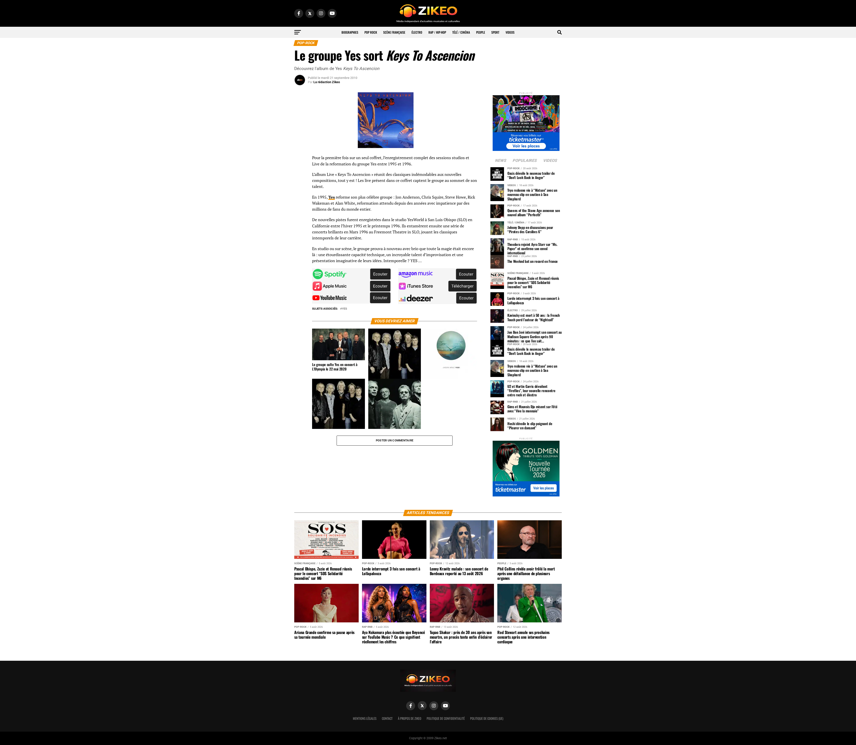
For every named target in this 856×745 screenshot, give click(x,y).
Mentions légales (365, 718)
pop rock (370, 32)
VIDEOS (510, 32)
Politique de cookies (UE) (486, 718)
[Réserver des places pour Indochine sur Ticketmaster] (526, 121)
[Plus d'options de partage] (299, 202)
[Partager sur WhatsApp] (299, 169)
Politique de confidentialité (446, 718)
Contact (387, 718)
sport (495, 32)
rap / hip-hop (437, 32)
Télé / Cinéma (461, 32)
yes (344, 308)
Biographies (350, 32)
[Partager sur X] (299, 180)
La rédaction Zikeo (326, 82)
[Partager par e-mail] (299, 191)
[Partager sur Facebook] (299, 159)
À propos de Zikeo (409, 718)
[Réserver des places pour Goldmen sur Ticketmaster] (526, 467)
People (480, 32)
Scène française (394, 32)
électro (417, 32)
